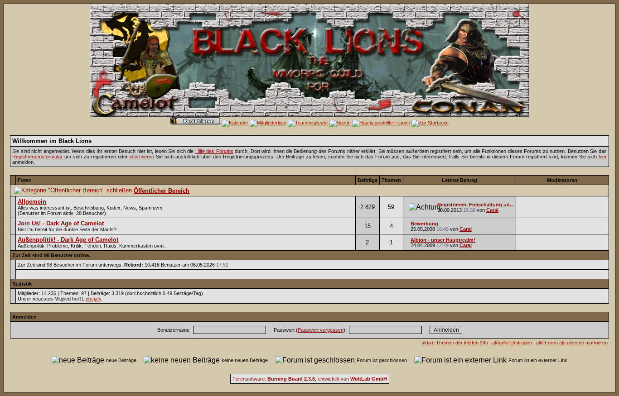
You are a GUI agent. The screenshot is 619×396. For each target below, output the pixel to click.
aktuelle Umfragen (512, 342)
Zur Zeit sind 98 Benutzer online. (51, 255)
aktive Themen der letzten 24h (454, 342)
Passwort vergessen (320, 330)
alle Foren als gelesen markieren (572, 342)
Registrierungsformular (37, 156)
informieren (142, 156)
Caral (492, 210)
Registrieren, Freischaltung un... (475, 204)
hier (603, 156)
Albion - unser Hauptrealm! (443, 240)
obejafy (93, 298)
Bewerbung (424, 223)
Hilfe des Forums (214, 151)
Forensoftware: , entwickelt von (309, 379)
